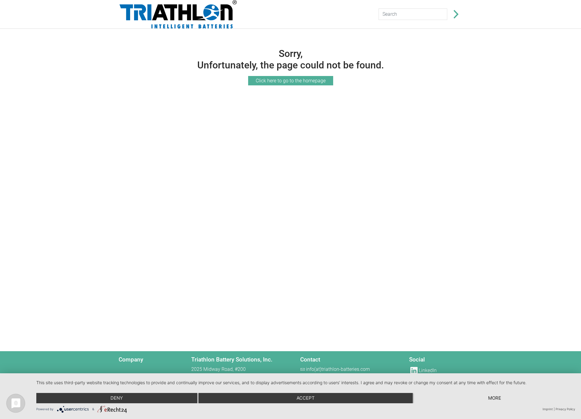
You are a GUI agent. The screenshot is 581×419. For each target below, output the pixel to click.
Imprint (548, 409)
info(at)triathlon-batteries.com (338, 369)
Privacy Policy (565, 409)
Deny (116, 398)
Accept (306, 398)
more (494, 398)
